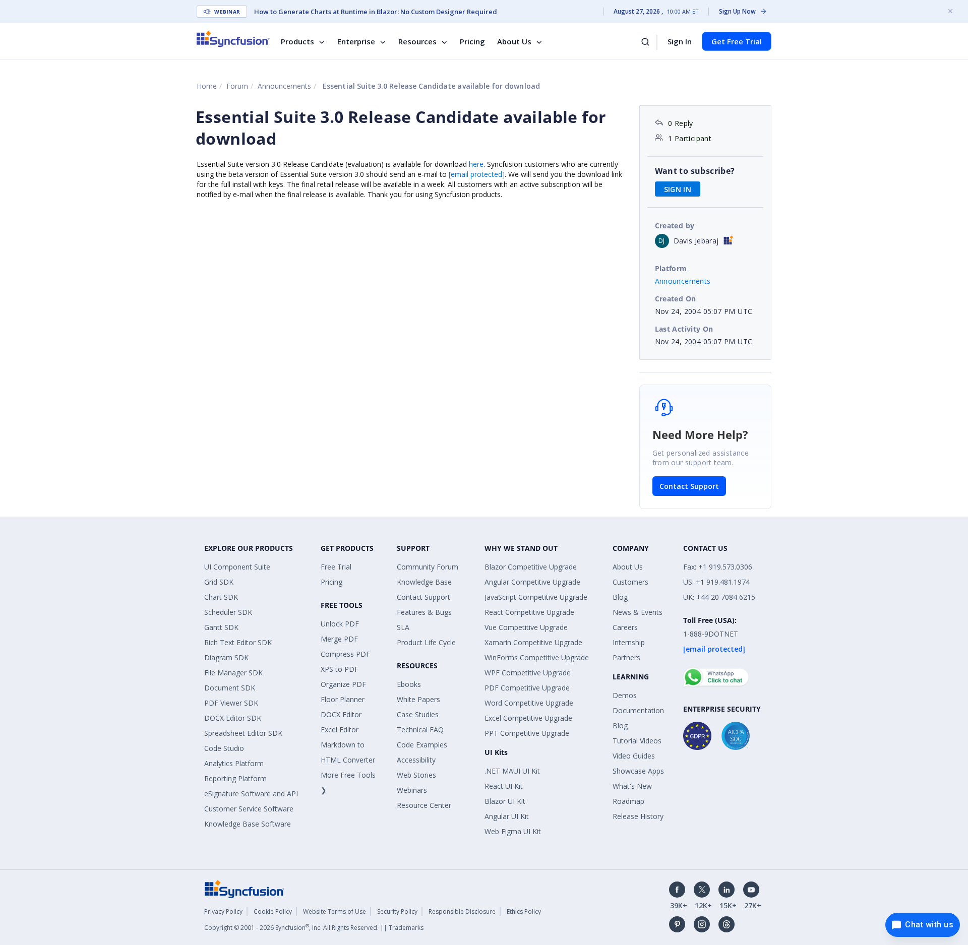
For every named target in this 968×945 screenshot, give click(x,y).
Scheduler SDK (228, 612)
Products (297, 41)
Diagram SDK (226, 657)
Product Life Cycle (426, 642)
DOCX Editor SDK (232, 718)
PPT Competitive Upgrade (527, 733)
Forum (237, 86)
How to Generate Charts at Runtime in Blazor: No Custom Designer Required (375, 11)
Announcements (284, 86)
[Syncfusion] (244, 888)
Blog (620, 597)
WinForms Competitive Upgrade (537, 657)
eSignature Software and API (251, 793)
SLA (403, 627)
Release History (638, 816)
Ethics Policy (524, 911)
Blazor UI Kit (505, 801)
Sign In (680, 41)
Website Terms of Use (334, 911)
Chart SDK (221, 597)
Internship (629, 642)
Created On (675, 298)
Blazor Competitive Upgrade (531, 567)
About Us (514, 41)
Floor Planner (343, 699)
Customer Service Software (248, 808)
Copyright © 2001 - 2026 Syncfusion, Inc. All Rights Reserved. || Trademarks (314, 927)
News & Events (637, 612)
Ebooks (409, 684)
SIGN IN (678, 189)
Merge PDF (339, 639)
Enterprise (356, 41)
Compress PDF (345, 654)
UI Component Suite (237, 567)
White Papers (418, 699)
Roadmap (628, 801)
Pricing (472, 41)
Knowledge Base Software (247, 824)
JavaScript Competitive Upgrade (536, 597)
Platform (671, 268)
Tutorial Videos (637, 740)
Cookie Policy (273, 911)
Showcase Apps (638, 771)
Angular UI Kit (507, 816)
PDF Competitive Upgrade (527, 687)
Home (207, 86)
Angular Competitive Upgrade (532, 582)
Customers (630, 582)
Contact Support (689, 486)
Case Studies (418, 714)
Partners (626, 657)
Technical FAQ (420, 729)
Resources (417, 41)
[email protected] (477, 174)
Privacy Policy (223, 911)
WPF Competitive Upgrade (528, 672)
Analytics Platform (234, 763)
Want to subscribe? (695, 170)
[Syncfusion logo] (233, 39)
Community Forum (427, 567)
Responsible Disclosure (462, 911)
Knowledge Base (424, 582)
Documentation (638, 710)
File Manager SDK (233, 672)
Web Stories (416, 775)
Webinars (412, 790)
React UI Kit (504, 786)
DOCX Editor (341, 714)
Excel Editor (339, 729)
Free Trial (336, 567)
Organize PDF (343, 684)
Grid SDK (218, 582)
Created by (675, 225)
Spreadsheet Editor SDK (243, 733)
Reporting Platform (235, 778)
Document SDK (229, 687)
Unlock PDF (340, 623)
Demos (625, 695)
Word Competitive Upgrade (529, 703)
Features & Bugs (424, 612)
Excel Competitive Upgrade (528, 718)
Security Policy (397, 911)
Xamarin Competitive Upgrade (533, 642)
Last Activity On (684, 329)
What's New (632, 786)
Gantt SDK (221, 627)
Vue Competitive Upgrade (526, 627)
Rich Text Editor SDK (238, 642)
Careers (625, 627)
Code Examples (422, 744)
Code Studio (224, 748)
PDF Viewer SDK (231, 703)
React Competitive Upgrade (529, 612)
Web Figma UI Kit (513, 831)
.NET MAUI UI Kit (512, 771)
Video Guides (634, 756)
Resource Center (424, 805)
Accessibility (416, 760)
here (476, 164)
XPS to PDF (339, 669)
